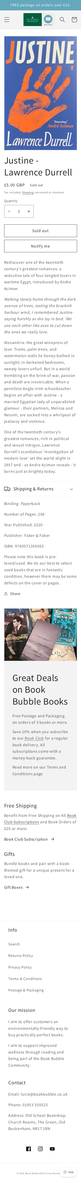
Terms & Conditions (25, 978)
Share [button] (15, 593)
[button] (7, 20)
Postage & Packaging (26, 989)
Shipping (27, 192)
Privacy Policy (20, 967)
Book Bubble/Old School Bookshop (45, 1173)
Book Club (34, 738)
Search (14, 943)
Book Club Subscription (26, 839)
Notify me (40, 246)
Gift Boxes (13, 887)
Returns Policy (20, 955)
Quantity (11, 201)
